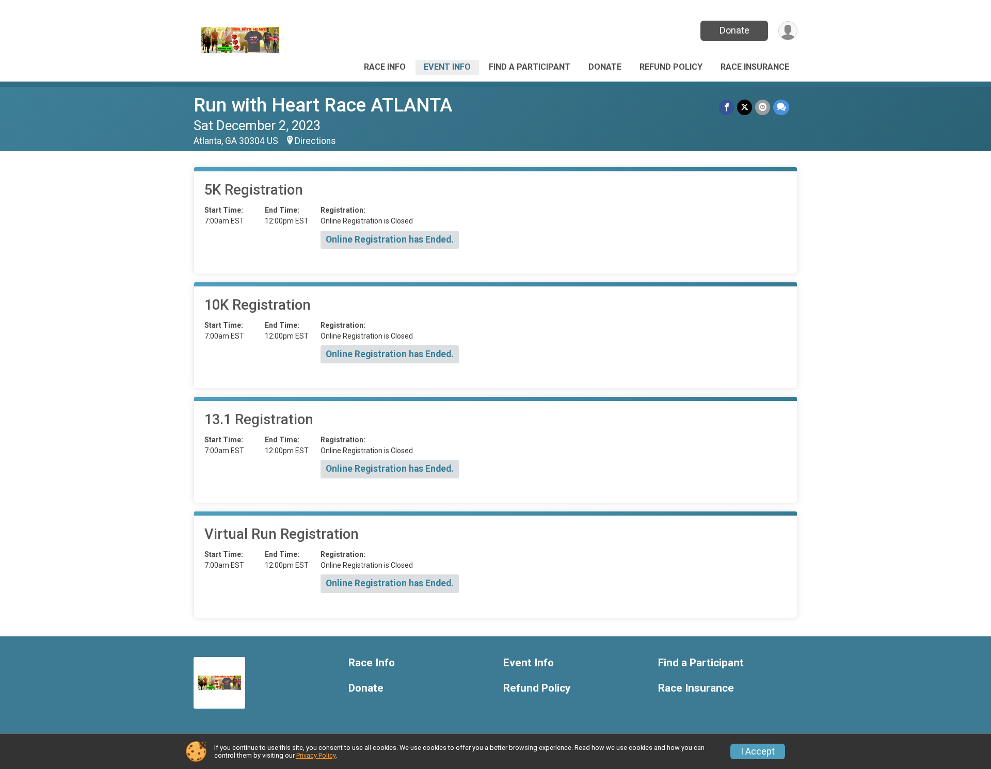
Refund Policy (671, 67)
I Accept (758, 751)
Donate (734, 30)
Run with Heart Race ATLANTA (323, 105)
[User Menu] (787, 30)
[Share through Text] (781, 107)
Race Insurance (755, 67)
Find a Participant (529, 67)
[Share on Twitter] (744, 107)
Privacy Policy (315, 755)
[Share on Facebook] (726, 107)
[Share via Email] (762, 107)
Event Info (447, 67)
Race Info (385, 67)
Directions (315, 141)
